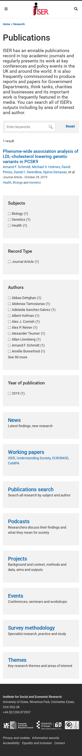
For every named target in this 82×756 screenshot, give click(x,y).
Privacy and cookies (16, 738)
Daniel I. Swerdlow (28, 172)
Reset (70, 126)
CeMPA (13, 463)
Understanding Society (34, 458)
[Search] (76, 8)
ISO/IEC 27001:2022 (72, 725)
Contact (59, 743)
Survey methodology (31, 628)
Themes (17, 660)
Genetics (35, 182)
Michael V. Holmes (46, 167)
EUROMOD (60, 458)
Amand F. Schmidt (17, 167)
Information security (45, 738)
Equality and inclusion (37, 743)
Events (15, 596)
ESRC (18, 725)
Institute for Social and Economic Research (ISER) (41, 9)
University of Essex (49, 725)
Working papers (26, 452)
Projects (17, 559)
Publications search (31, 489)
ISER (11, 458)
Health (7, 182)
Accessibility (11, 743)
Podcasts (19, 521)
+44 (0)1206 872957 (17, 712)
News (14, 420)
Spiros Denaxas (55, 172)
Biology (18, 182)
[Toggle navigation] (6, 8)
